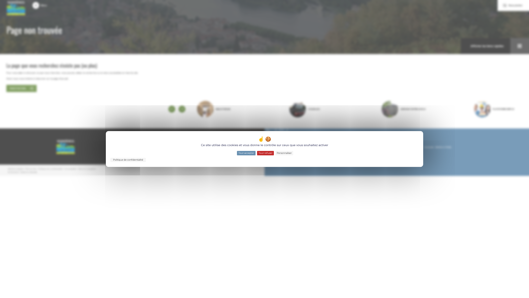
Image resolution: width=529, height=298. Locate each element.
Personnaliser (284, 153)
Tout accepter (246, 153)
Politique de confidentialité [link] (128, 160)
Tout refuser (265, 153)
